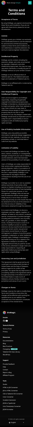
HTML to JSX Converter (10, 387)
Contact (5, 370)
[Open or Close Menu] (30, 3)
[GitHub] (4, 321)
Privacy (5, 332)
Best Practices (7, 346)
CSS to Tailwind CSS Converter (13, 394)
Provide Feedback (9, 364)
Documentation (8, 341)
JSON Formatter (8, 409)
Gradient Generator (9, 400)
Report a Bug (7, 372)
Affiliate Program (8, 375)
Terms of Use (7, 329)
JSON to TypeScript (9, 403)
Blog (4, 343)
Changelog (6, 349)
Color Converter (8, 397)
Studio (5, 384)
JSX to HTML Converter (10, 391)
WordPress (6, 355)
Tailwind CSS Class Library (11, 352)
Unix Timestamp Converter (12, 406)
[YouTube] (6, 321)
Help (4, 367)
